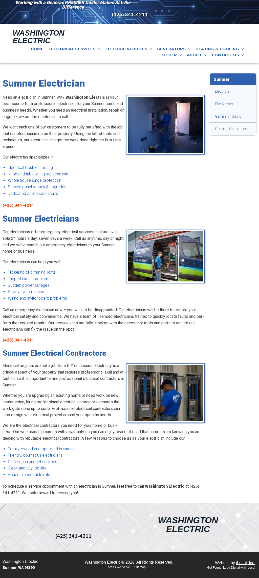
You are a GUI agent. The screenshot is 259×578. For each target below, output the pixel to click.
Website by (235, 563)
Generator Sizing (228, 116)
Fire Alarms (224, 104)
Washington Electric (38, 37)
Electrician (223, 91)
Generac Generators (231, 129)
